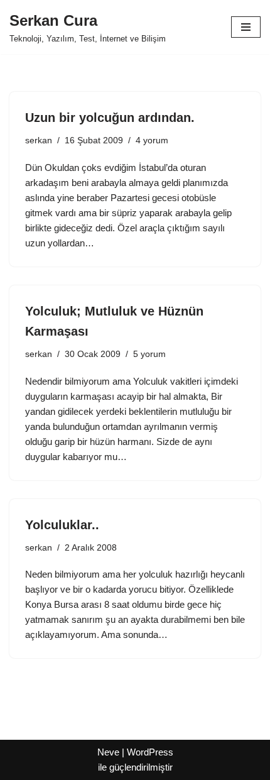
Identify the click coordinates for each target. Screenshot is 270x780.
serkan (38, 140)
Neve (108, 752)
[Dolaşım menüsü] (246, 27)
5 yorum (149, 354)
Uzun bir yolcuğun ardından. (110, 117)
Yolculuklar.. (62, 525)
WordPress (150, 752)
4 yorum (152, 140)
